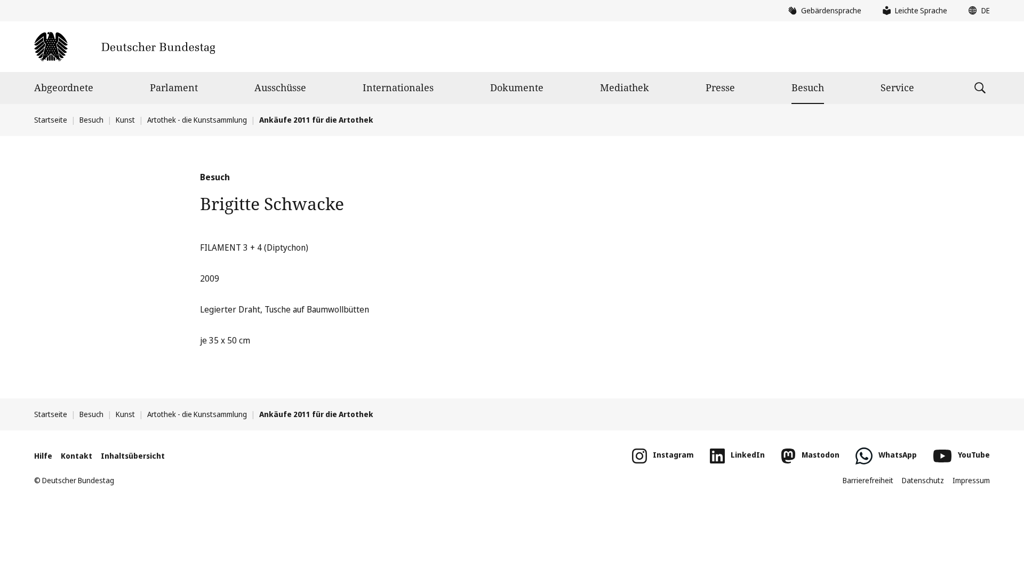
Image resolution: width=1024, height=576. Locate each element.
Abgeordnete (63, 87)
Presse (720, 87)
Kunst (125, 120)
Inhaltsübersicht (133, 456)
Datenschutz (923, 480)
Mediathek (624, 87)
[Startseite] (124, 46)
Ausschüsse (280, 87)
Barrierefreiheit (868, 480)
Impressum (971, 480)
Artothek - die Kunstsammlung (197, 120)
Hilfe (43, 456)
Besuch (807, 87)
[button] (976, 10)
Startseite (50, 120)
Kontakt (76, 456)
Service (897, 87)
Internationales (398, 87)
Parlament (174, 87)
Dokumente (516, 87)
